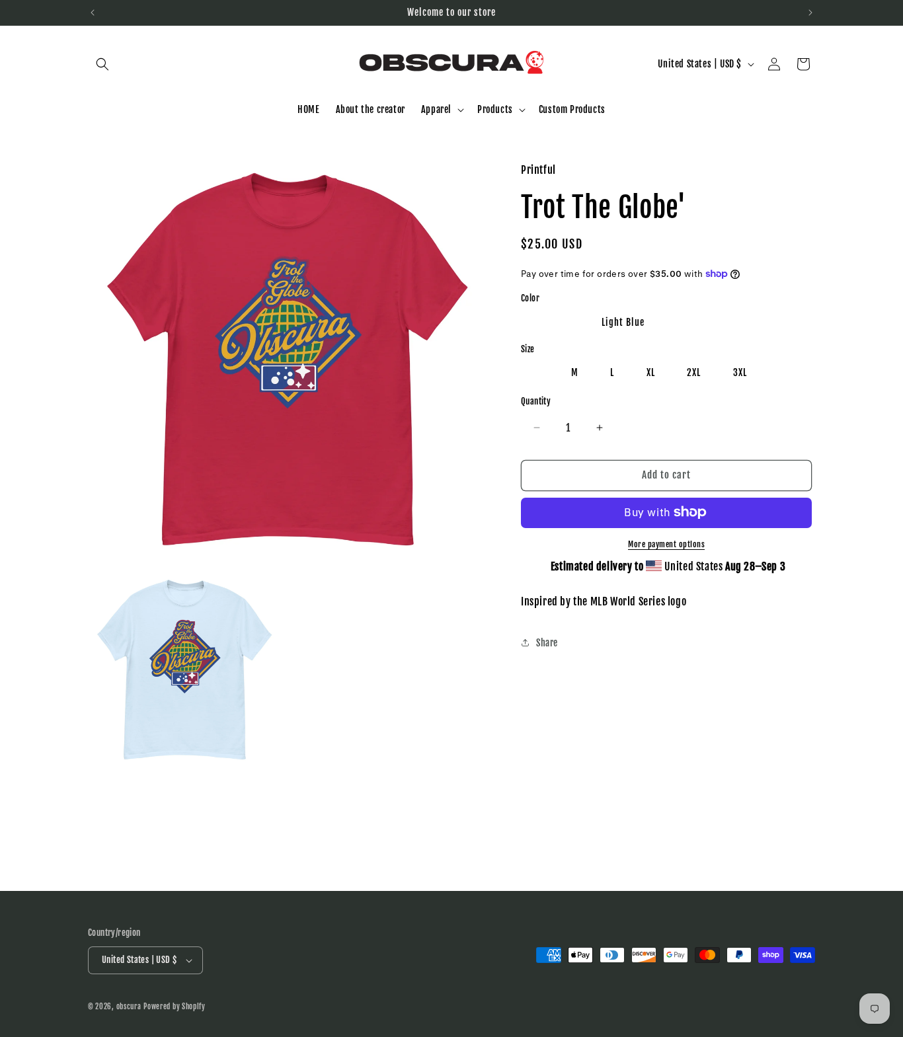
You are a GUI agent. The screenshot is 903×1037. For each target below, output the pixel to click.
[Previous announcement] (92, 12)
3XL (740, 372)
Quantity (536, 401)
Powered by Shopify (174, 1006)
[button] (102, 64)
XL (651, 372)
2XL (694, 372)
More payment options (666, 544)
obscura (128, 1006)
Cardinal (551, 321)
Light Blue (623, 321)
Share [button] (547, 642)
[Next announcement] (810, 12)
